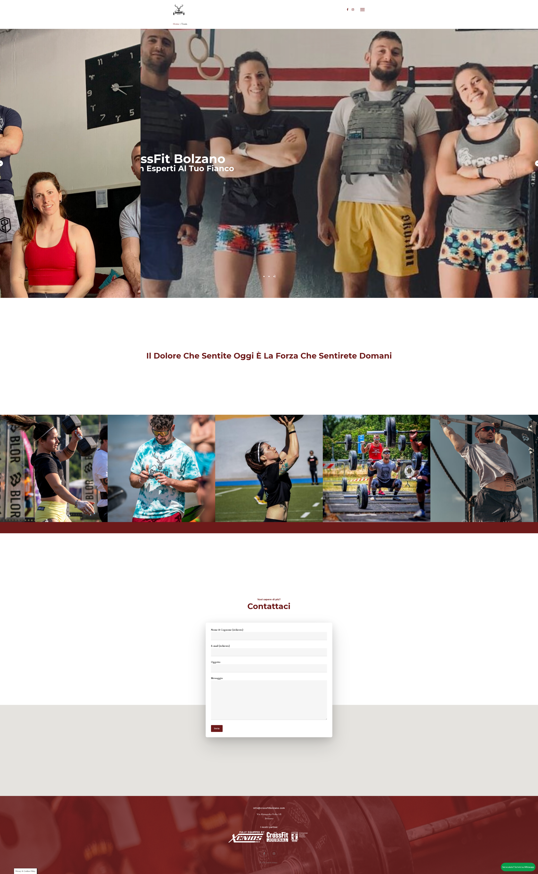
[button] (362, 9)
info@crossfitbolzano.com (269, 808)
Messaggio (217, 678)
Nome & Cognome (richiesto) (227, 629)
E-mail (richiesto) (220, 646)
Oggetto (215, 662)
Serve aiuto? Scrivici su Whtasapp (518, 867)
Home (176, 23)
